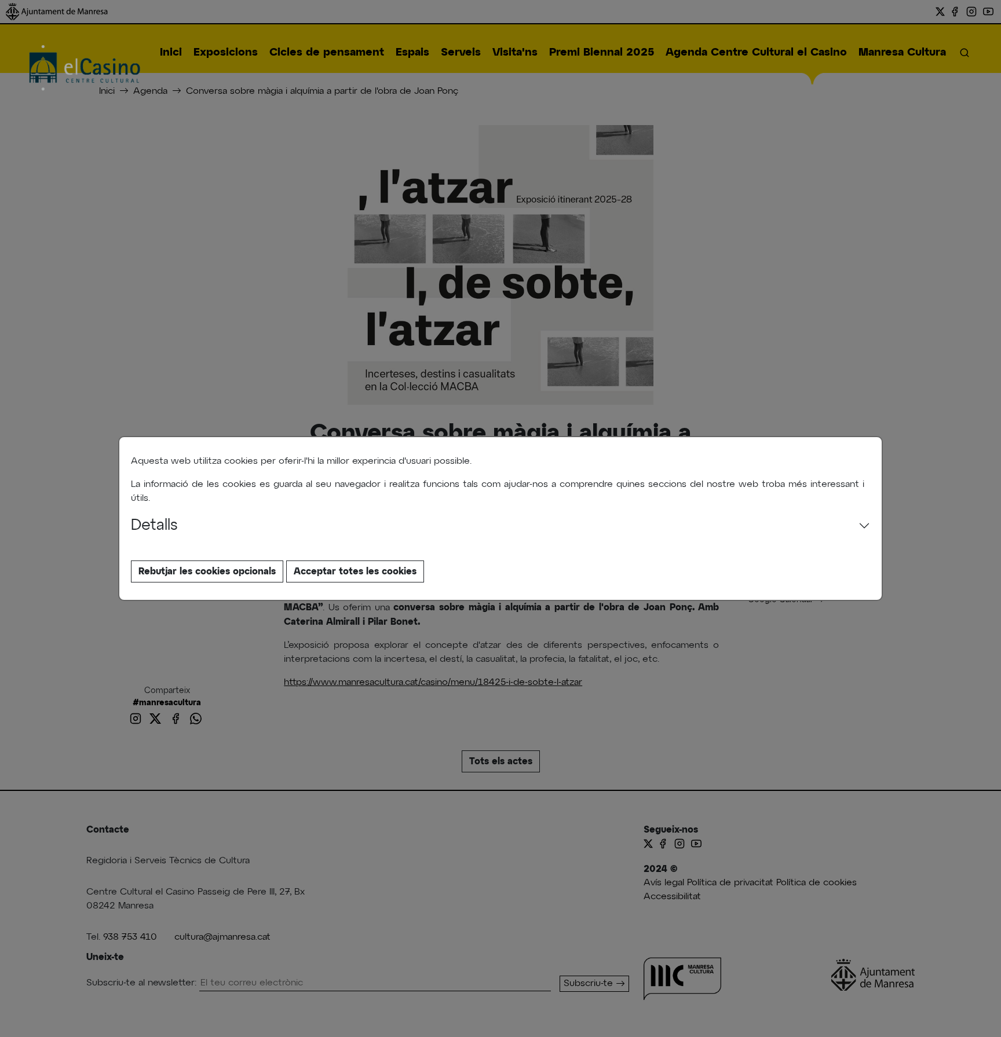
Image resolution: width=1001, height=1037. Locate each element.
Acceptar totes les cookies (355, 571)
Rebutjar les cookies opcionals (207, 571)
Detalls (154, 525)
